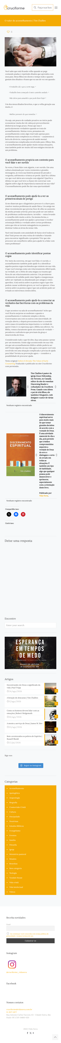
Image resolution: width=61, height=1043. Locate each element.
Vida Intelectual (16, 887)
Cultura (12, 812)
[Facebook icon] (28, 1033)
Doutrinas (13, 821)
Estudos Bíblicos (16, 826)
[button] (28, 386)
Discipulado (14, 816)
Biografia (13, 802)
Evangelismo (14, 831)
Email (8, 924)
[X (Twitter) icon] (31, 1033)
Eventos (12, 835)
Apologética (14, 793)
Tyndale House (15, 878)
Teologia (13, 873)
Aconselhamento (16, 788)
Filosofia (13, 845)
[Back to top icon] (55, 1037)
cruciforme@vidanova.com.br (19, 1009)
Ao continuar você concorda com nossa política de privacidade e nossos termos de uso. (27, 935)
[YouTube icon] (33, 1033)
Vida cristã (14, 882)
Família (12, 840)
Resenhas (13, 863)
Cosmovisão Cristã (17, 807)
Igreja (11, 849)
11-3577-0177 (11, 1012)
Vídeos (12, 892)
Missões (12, 859)
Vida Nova (43, 495)
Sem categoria (15, 868)
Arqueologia (14, 798)
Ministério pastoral (17, 854)
